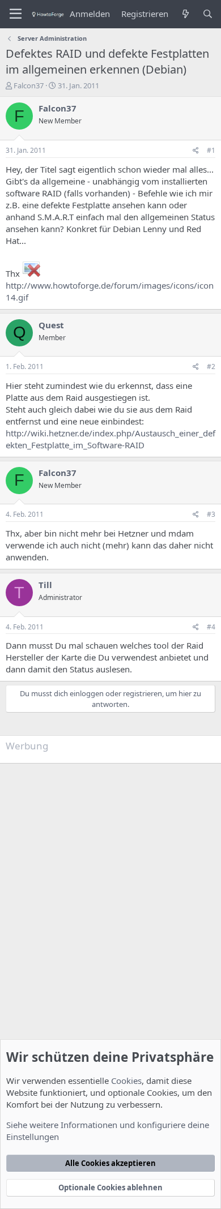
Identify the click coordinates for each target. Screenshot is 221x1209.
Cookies (126, 1080)
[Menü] (15, 14)
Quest (51, 325)
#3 (211, 514)
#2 (211, 366)
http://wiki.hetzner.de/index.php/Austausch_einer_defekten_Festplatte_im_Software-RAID (110, 439)
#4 (211, 627)
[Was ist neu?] (185, 13)
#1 (211, 150)
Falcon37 (29, 85)
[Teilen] (196, 150)
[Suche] (208, 13)
